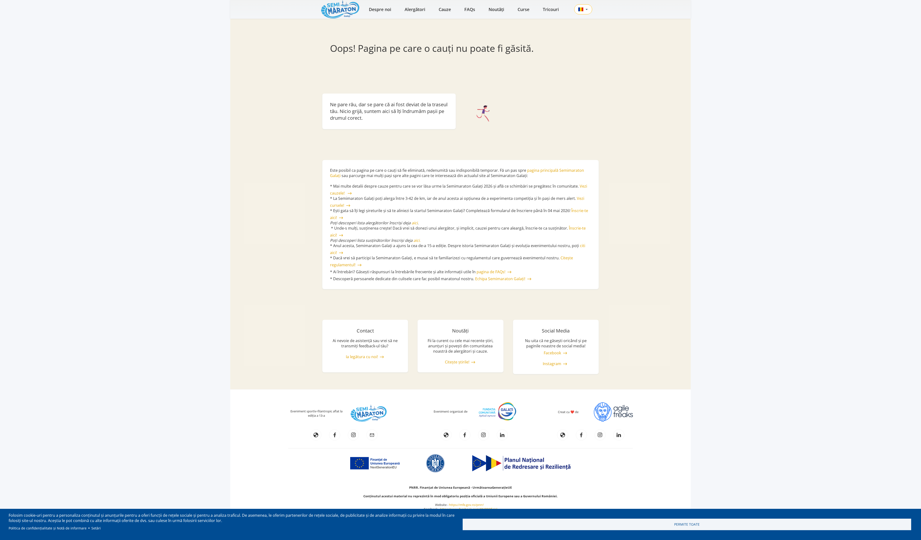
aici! (333, 252)
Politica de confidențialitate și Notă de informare (48, 528)
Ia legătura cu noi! (362, 356)
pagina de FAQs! (491, 271)
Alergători (415, 9)
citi (582, 245)
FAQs (469, 9)
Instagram (552, 363)
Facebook (552, 353)
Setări (96, 528)
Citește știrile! (457, 362)
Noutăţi (496, 9)
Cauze (445, 9)
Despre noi (380, 9)
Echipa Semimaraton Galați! (500, 278)
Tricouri (551, 9)
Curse (523, 9)
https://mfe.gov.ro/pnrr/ (467, 505)
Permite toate (687, 524)
